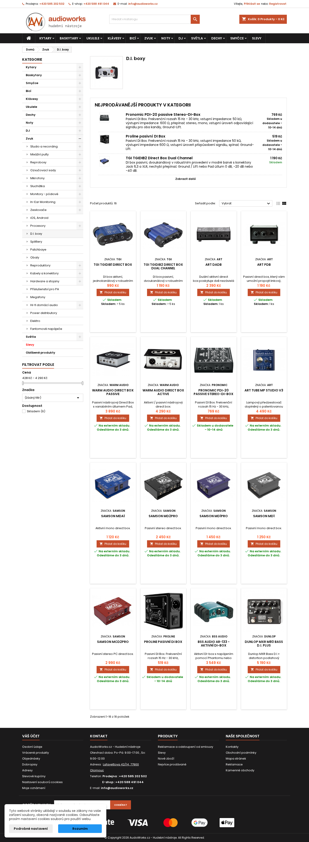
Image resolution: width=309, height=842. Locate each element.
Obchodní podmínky (241, 752)
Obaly (34, 257)
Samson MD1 (264, 516)
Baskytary (69, 38)
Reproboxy (38, 162)
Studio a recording (44, 146)
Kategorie (32, 59)
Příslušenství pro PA (44, 289)
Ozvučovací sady (43, 170)
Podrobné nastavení (31, 828)
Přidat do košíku (113, 292)
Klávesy (114, 38)
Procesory (37, 226)
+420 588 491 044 (96, 4)
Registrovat (277, 4)
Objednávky (31, 758)
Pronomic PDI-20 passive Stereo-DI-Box (163, 114)
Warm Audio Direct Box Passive (113, 392)
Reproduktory (40, 265)
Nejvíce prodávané (172, 764)
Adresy (27, 770)
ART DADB (213, 264)
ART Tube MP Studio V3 (264, 390)
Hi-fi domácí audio (44, 305)
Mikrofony (37, 178)
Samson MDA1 (113, 516)
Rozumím (80, 828)
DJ (180, 38)
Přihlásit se (252, 4)
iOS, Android (39, 218)
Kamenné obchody (240, 770)
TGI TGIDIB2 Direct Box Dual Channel (159, 158)
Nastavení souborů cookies (42, 782)
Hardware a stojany (44, 281)
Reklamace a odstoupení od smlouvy (185, 747)
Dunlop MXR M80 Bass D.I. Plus (264, 643)
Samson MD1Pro (214, 516)
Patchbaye (38, 249)
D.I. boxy (36, 234)
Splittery (36, 241)
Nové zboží (166, 758)
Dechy (216, 38)
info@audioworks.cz (143, 4)
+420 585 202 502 (51, 4)
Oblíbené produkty (40, 352)
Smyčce (237, 38)
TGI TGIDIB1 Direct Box (113, 264)
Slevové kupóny (33, 776)
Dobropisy (29, 764)
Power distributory (43, 313)
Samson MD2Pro (163, 516)
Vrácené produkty (35, 752)
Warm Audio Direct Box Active (163, 392)
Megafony (37, 297)
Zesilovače (38, 210)
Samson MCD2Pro (113, 641)
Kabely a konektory (44, 273)
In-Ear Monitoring (42, 202)
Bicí (133, 38)
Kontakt (98, 736)
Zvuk (148, 38)
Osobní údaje (32, 747)
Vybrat (246, 203)
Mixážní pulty (39, 154)
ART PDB (264, 264)
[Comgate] (154, 822)
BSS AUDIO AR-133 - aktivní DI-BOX (214, 643)
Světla (197, 38)
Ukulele (92, 38)
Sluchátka (37, 186)
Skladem (36, 411)
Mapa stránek (236, 758)
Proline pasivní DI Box (145, 136)
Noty (165, 38)
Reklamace (234, 764)
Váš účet (31, 736)
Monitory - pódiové (44, 194)
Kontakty (232, 747)
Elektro (35, 321)
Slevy (256, 38)
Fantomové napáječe (46, 329)
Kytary (45, 38)
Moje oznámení (33, 788)
